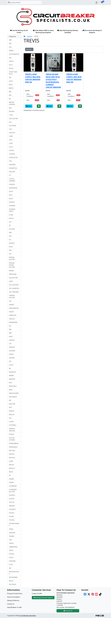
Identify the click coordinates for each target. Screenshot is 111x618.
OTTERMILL (12, 425)
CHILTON (12, 133)
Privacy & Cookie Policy (14, 593)
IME (10, 329)
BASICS (11, 88)
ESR (10, 236)
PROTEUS (12, 458)
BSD (10, 108)
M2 (10, 368)
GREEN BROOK (14, 308)
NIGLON (11, 414)
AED (10, 43)
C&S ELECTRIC (13, 118)
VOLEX (11, 557)
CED (10, 122)
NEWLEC (11, 411)
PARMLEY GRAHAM (12, 430)
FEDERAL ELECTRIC (12, 258)
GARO (11, 281)
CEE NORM (12, 126)
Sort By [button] (28, 49)
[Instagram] (92, 594)
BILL (10, 95)
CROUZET (12, 172)
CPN (10, 161)
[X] (89, 594)
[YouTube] (96, 594)
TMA (10, 540)
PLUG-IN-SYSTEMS (12, 439)
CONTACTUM (13, 157)
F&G (10, 250)
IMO (10, 333)
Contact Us (10, 604)
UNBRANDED (13, 547)
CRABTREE (12, 165)
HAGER (11, 312)
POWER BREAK (13, 443)
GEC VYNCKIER (13, 292)
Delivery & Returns (13, 600)
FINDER (11, 271)
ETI (10, 240)
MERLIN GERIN (14, 393)
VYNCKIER (12, 561)
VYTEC (11, 565)
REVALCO (12, 468)
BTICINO (11, 111)
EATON (11, 218)
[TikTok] (100, 594)
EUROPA (11, 243)
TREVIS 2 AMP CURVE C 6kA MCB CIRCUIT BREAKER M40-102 (32, 78)
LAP (10, 344)
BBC (10, 92)
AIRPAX (11, 51)
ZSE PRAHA (12, 584)
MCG (10, 383)
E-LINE (11, 215)
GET (10, 301)
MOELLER (12, 404)
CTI (10, 175)
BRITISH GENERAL (12, 103)
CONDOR (12, 154)
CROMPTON (13, 168)
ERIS (10, 232)
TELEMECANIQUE (14, 525)
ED (10, 225)
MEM (10, 390)
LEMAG (11, 354)
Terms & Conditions (13, 597)
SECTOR (11, 502)
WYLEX (11, 581)
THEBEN (11, 536)
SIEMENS (12, 506)
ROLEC (11, 472)
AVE (10, 77)
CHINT (11, 136)
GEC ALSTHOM (14, 285)
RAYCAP (11, 465)
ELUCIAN (12, 229)
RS (10, 475)
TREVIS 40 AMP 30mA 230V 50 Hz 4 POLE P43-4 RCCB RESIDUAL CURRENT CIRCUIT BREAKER (53, 80)
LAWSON (12, 347)
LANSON (11, 340)
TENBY (11, 529)
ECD (10, 222)
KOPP (11, 336)
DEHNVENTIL (13, 188)
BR (10, 99)
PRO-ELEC (12, 451)
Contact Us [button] (68, 611)
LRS (10, 361)
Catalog (29, 36)
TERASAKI (12, 533)
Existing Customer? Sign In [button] (44, 598)
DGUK (11, 199)
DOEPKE (11, 202)
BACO (11, 84)
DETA (10, 195)
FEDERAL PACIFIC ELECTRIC (12, 265)
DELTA (11, 191)
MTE (10, 407)
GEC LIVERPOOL (14, 288)
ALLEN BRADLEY (14, 54)
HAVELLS (12, 319)
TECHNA (11, 520)
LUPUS (11, 365)
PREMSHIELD (13, 447)
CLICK (11, 147)
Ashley (11, 68)
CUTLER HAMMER (12, 180)
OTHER (11, 422)
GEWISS (11, 305)
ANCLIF (11, 61)
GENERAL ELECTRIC (12, 296)
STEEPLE (11, 513)
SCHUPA (11, 499)
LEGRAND (12, 351)
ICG (10, 326)
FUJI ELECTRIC (13, 278)
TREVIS (11, 543)
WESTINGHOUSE (14, 573)
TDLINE (11, 516)
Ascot (11, 65)
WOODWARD (13, 577)
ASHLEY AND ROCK (13, 73)
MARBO (11, 375)
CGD (10, 129)
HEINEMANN (13, 322)
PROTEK (11, 454)
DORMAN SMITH (12, 210)
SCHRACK (12, 495)
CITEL (10, 140)
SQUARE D (12, 509)
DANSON (12, 184)
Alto (10, 58)
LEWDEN (12, 358)
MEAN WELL (13, 386)
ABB (10, 40)
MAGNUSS (12, 372)
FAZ (10, 254)
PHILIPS (11, 434)
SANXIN (11, 479)
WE (10, 568)
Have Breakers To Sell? (14, 607)
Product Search (15, 2)
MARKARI (12, 379)
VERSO (11, 550)
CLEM (11, 143)
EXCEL (11, 247)
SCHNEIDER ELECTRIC (13, 491)
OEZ (10, 418)
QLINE (11, 461)
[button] (97, 2)
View (29, 106)
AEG (10, 47)
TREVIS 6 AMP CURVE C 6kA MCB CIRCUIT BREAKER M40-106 (73, 78)
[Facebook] (85, 594)
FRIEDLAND (12, 274)
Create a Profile (37, 593)
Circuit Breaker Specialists (27, 616)
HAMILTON (12, 315)
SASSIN (11, 482)
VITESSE (11, 554)
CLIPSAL (11, 150)
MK (10, 400)
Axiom (11, 81)
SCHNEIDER (13, 486)
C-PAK (11, 115)
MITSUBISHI (13, 397)
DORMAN (12, 206)
